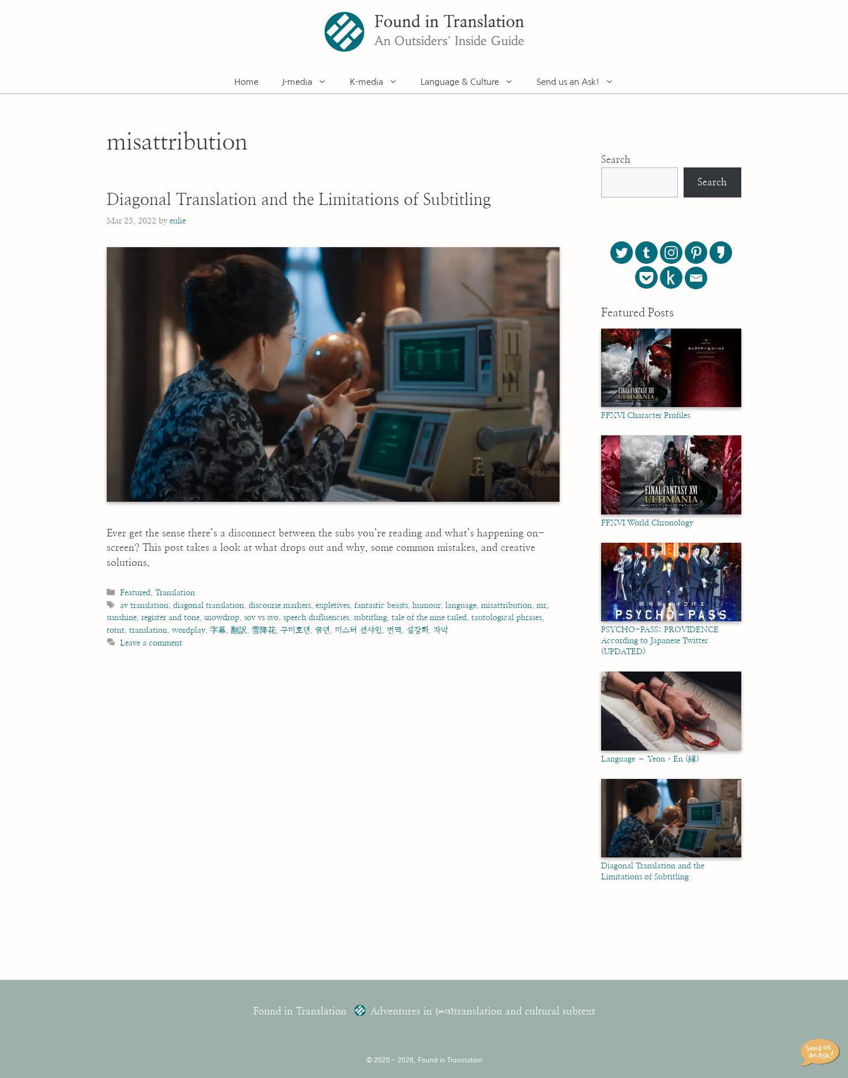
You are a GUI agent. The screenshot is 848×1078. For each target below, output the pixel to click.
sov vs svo (261, 617)
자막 (440, 630)
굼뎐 (322, 630)
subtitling (370, 617)
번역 (394, 630)
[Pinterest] (696, 252)
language (460, 605)
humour (426, 605)
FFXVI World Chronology (647, 523)
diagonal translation (208, 605)
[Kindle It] (671, 277)
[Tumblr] (646, 252)
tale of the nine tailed (429, 617)
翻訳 (239, 630)
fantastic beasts (381, 605)
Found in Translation (449, 22)
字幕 (218, 630)
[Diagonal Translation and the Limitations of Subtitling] (671, 855)
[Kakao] (721, 252)
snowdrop (221, 617)
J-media (297, 81)
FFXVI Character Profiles (645, 416)
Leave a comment (151, 643)
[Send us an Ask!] (822, 1052)
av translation (144, 605)
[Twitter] (621, 252)
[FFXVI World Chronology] (671, 512)
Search (616, 160)
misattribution (506, 605)
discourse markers (280, 605)
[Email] (696, 278)
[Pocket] (646, 277)
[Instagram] (671, 252)
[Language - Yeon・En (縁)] (671, 748)
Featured (135, 592)
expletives (333, 605)
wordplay (188, 630)
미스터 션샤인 (358, 630)
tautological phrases (506, 617)
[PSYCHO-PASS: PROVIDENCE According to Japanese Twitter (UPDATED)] (671, 619)
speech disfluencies (316, 617)
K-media (366, 81)
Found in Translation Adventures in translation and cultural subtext (424, 1011)
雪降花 (264, 630)
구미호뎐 (295, 630)
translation (148, 630)
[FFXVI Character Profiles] (671, 405)
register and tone (170, 617)
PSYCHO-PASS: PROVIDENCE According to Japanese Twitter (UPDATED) (660, 641)
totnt (116, 630)
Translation (175, 592)
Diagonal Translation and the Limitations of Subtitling (299, 200)
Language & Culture (460, 81)
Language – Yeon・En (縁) (650, 759)
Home (246, 81)
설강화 (417, 630)
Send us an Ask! (567, 81)
